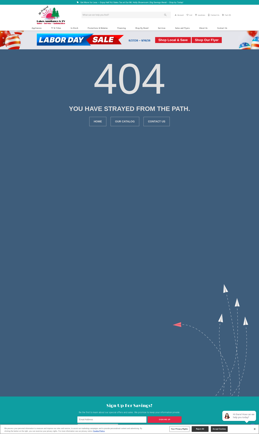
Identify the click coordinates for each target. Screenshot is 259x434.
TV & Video (56, 28)
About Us (203, 28)
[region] (129, 429)
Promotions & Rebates (98, 28)
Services (162, 28)
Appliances (37, 28)
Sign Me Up (164, 419)
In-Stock (74, 28)
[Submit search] (165, 15)
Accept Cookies (219, 429)
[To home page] (51, 15)
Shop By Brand (141, 28)
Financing (121, 28)
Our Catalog (125, 121)
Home (98, 121)
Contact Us (222, 28)
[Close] (255, 429)
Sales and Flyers (182, 28)
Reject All (200, 429)
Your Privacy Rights (179, 429)
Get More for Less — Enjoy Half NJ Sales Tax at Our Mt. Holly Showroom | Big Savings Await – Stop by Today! (131, 2)
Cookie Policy (99, 431)
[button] (175, 15)
